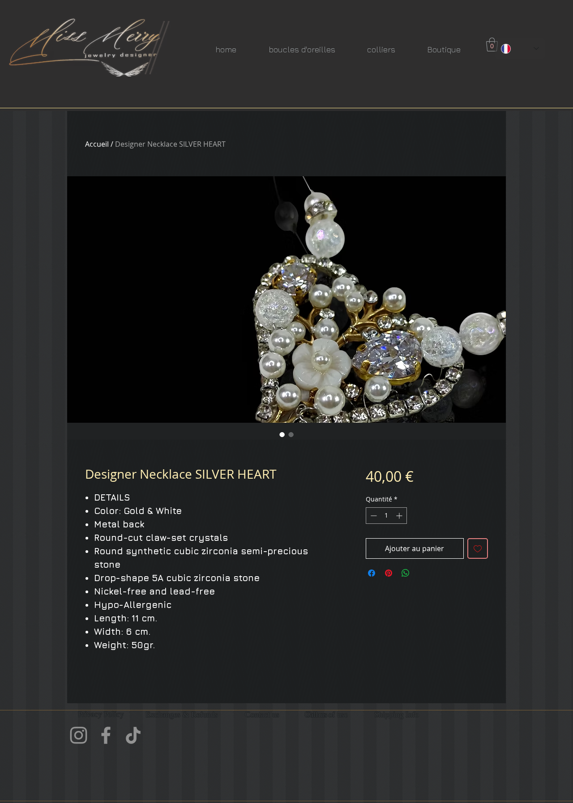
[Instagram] (78, 735)
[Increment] (400, 515)
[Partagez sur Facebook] (371, 573)
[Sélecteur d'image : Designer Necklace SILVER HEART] (282, 434)
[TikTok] (133, 735)
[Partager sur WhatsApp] (405, 573)
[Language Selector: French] (520, 48)
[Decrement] (372, 515)
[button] (492, 44)
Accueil (97, 144)
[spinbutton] (386, 515)
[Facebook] (105, 735)
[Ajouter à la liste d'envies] (477, 548)
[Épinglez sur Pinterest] (388, 573)
